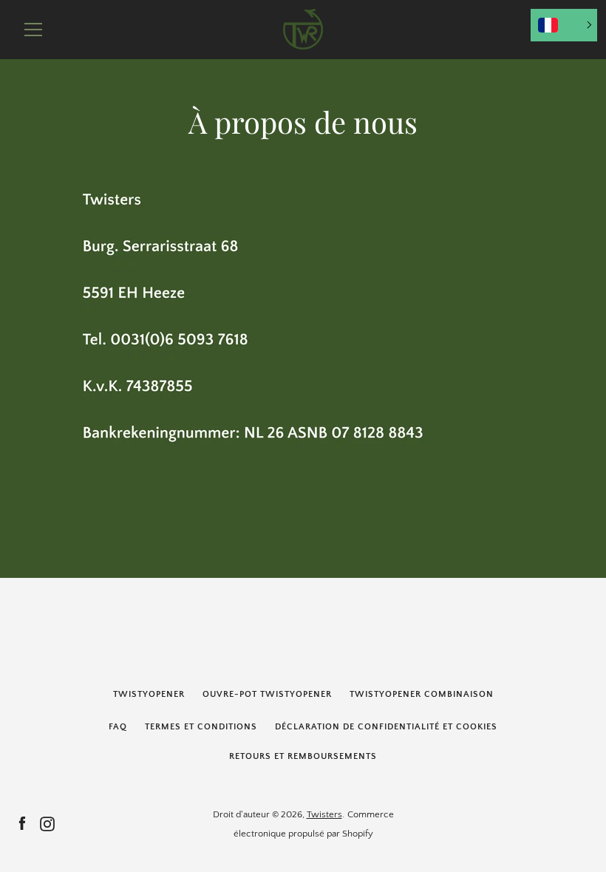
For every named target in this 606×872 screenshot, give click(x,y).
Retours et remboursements (303, 756)
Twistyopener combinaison (422, 694)
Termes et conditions (201, 727)
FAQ (118, 727)
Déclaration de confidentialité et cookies (386, 727)
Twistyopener (149, 694)
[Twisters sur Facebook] (22, 823)
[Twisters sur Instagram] (47, 823)
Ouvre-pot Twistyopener (267, 694)
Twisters (324, 814)
